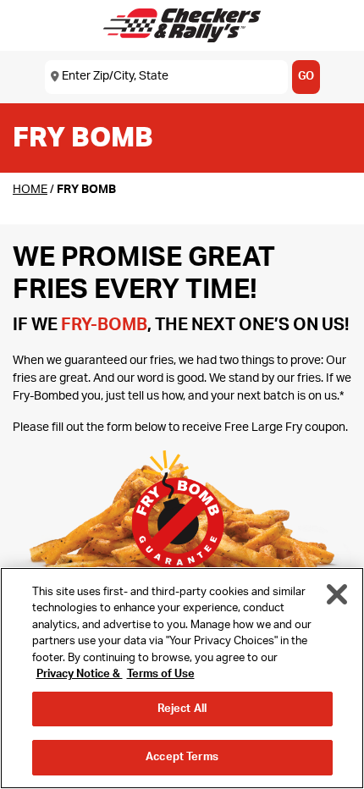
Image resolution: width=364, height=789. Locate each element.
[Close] (337, 594)
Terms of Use (161, 674)
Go (306, 76)
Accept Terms (182, 757)
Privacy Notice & (79, 674)
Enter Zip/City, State (115, 76)
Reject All (182, 709)
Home (30, 190)
